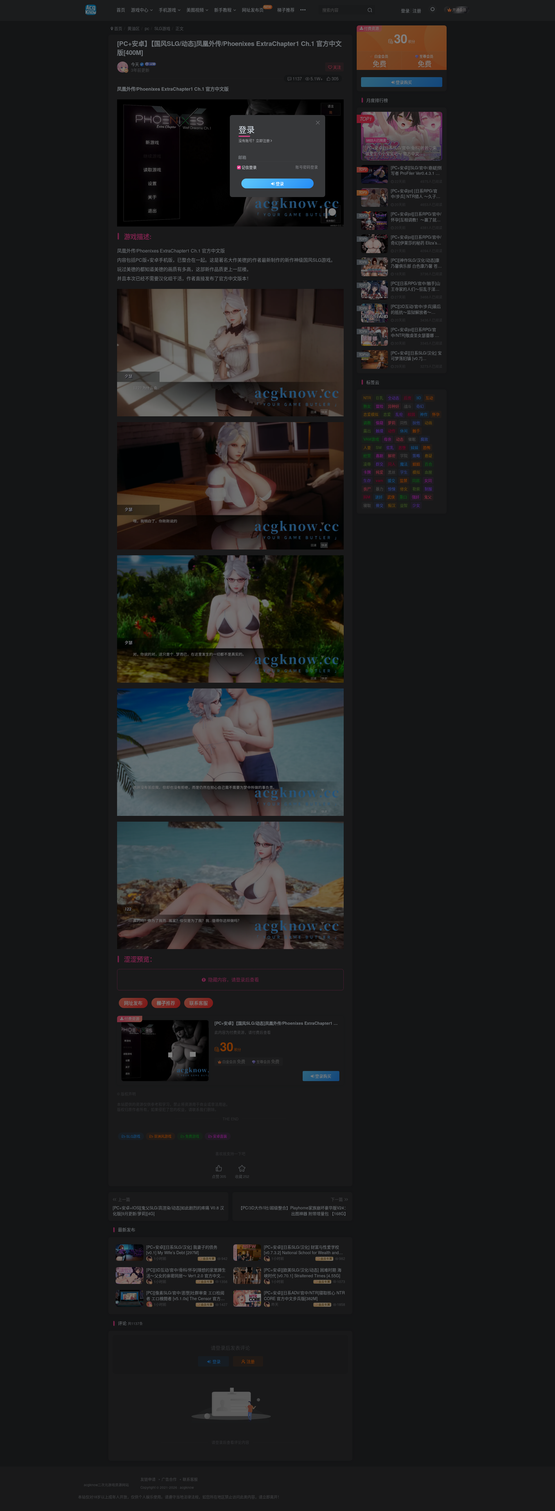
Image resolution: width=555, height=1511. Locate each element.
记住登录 (249, 167)
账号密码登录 (306, 167)
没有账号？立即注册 (254, 140)
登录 (280, 183)
